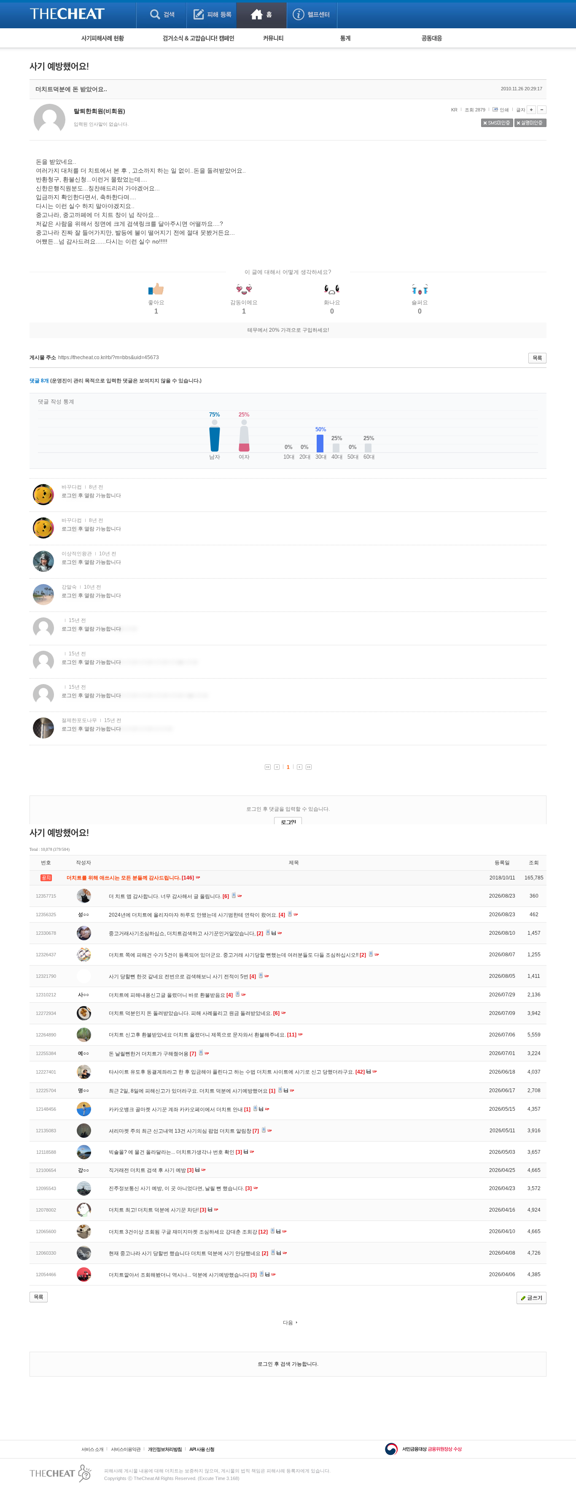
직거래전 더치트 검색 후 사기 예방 (151, 1170)
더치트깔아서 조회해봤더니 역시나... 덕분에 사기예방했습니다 (183, 1275)
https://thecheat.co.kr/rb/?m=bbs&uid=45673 (108, 357)
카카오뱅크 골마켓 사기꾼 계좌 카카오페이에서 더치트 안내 (179, 1109)
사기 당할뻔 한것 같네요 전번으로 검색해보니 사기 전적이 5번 (182, 977)
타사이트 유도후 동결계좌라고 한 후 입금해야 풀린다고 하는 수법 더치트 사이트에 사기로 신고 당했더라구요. (237, 1072)
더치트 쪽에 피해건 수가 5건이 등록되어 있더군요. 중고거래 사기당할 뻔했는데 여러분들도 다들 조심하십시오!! (237, 955)
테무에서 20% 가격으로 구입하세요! (288, 330)
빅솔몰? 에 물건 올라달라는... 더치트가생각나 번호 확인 (175, 1152)
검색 (161, 14)
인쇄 (504, 109)
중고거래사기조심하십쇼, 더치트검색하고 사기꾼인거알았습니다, (186, 933)
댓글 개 (39, 381)
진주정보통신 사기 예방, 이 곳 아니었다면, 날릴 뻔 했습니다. (180, 1188)
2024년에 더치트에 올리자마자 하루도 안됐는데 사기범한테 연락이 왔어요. (197, 915)
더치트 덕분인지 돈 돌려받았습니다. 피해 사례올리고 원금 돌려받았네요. (194, 1013)
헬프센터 (312, 14)
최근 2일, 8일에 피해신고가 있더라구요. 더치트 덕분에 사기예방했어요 (192, 1091)
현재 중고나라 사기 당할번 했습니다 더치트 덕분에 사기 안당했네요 (188, 1253)
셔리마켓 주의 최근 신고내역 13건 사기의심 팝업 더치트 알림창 (184, 1131)
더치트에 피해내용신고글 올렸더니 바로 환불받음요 (171, 995)
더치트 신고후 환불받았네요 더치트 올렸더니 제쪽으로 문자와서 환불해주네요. (202, 1035)
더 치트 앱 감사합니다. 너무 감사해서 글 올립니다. (169, 896)
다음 (288, 1323)
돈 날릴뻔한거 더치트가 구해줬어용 (152, 1054)
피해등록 (211, 14)
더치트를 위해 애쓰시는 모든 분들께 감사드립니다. (131, 878)
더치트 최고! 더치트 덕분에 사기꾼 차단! (157, 1210)
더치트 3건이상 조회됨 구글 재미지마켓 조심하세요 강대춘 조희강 (188, 1232)
